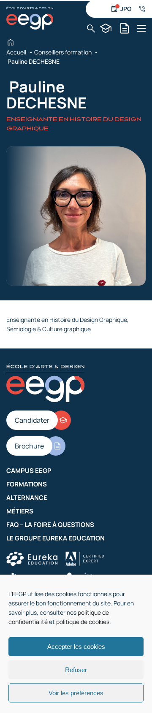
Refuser (76, 669)
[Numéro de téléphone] (142, 9)
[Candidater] (105, 28)
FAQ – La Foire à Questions (50, 524)
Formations (26, 484)
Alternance (26, 497)
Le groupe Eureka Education (55, 538)
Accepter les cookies (76, 646)
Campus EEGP (29, 470)
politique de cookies (82, 622)
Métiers (19, 511)
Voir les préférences (76, 693)
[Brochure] (124, 28)
